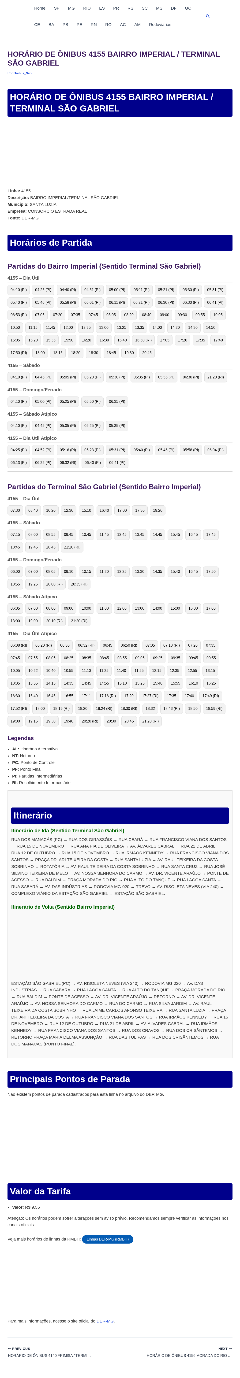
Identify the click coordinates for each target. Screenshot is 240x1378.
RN (94, 24)
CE (37, 24)
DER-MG (105, 1321)
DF (173, 8)
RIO (87, 8)
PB (65, 24)
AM (137, 24)
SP (57, 8)
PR (116, 8)
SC (145, 8)
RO (108, 24)
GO (188, 8)
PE (79, 24)
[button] (208, 16)
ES (102, 8)
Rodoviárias (160, 24)
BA (51, 24)
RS (130, 8)
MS (159, 8)
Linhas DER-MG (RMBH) (108, 1239)
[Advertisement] (120, 153)
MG (71, 8)
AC (123, 24)
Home (39, 8)
